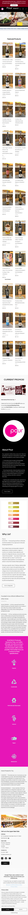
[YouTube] (10, 858)
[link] (14, 912)
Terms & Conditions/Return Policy (14, 884)
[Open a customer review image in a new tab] (13, 390)
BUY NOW (7, 409)
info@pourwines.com (6, 854)
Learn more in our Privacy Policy (8, 906)
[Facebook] (6, 858)
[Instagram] (2, 858)
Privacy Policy (14, 886)
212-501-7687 (4, 852)
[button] (14, 5)
